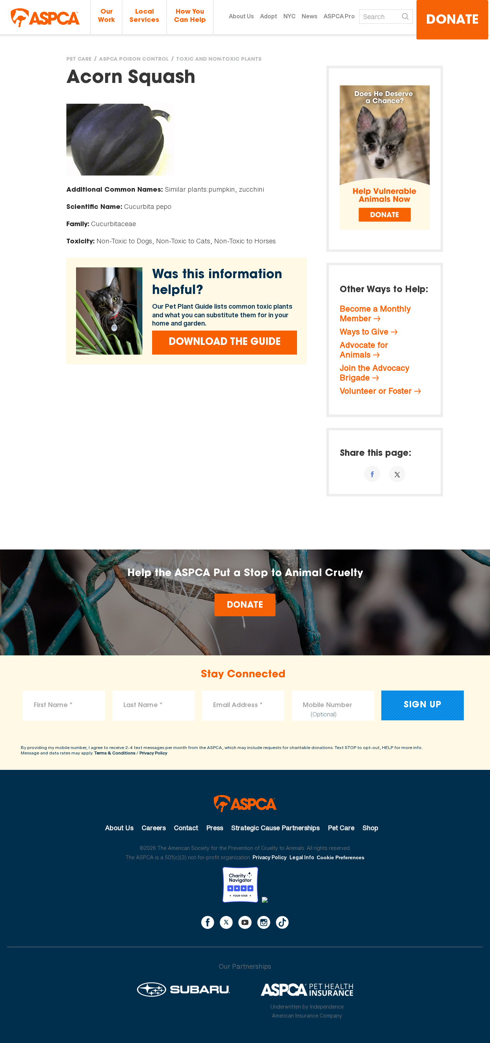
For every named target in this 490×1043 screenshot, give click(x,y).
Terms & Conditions (114, 753)
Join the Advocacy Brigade (374, 372)
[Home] (45, 17)
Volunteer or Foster (376, 391)
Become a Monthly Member (375, 313)
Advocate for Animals (364, 349)
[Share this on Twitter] (397, 474)
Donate (452, 20)
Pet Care (78, 59)
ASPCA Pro (339, 16)
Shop (370, 827)
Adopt (268, 16)
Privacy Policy (153, 753)
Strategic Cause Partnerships (275, 827)
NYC (289, 16)
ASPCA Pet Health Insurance (307, 989)
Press (214, 827)
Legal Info (301, 857)
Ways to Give (364, 331)
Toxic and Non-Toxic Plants (219, 59)
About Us (241, 16)
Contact (186, 827)
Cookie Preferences (340, 857)
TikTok (282, 922)
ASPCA (245, 803)
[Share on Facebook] (372, 474)
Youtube (245, 922)
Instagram (263, 922)
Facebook (207, 922)
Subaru (183, 989)
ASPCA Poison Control (134, 59)
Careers (154, 827)
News (309, 16)
